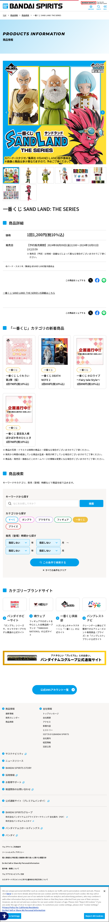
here (9, 893)
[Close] (104, 891)
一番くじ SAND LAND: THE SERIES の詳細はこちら (29, 293)
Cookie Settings (12, 916)
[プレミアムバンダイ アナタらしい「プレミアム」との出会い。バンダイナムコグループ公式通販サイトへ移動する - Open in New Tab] (54, 658)
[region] (54, 904)
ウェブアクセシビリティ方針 (13, 874)
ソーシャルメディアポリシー (13, 852)
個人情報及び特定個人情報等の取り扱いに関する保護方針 (24, 857)
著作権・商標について (10, 868)
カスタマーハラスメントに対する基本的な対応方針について (25, 879)
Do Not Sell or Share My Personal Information (20, 863)
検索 (91, 503)
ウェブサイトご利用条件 (11, 846)
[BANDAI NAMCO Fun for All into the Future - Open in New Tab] (94, 3)
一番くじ (13, 369)
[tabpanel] (54, 112)
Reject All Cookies (94, 916)
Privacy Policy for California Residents (20, 907)
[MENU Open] (105, 8)
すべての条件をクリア (55, 570)
